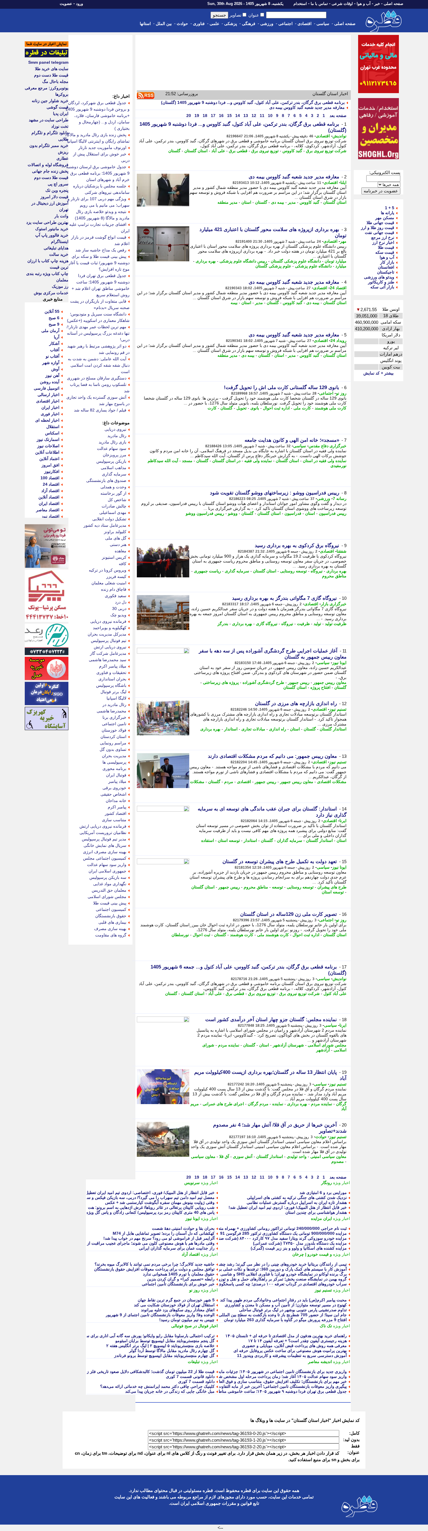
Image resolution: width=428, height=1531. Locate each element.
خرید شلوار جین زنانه (50, 100)
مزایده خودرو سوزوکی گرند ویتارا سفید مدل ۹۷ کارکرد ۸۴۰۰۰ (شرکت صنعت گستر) (274, 1238)
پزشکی (230, 23)
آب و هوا (364, 3)
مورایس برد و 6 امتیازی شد (323, 1192)
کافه (122, 563)
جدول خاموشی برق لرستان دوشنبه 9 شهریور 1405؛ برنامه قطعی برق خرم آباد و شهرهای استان (98, 173)
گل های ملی (115, 538)
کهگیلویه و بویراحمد (109, 627)
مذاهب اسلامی (113, 467)
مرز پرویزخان (114, 455)
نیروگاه (317, 571)
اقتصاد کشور (115, 813)
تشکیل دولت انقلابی (109, 519)
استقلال (52, 426)
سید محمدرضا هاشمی (107, 659)
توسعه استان (229, 840)
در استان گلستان (226, 460)
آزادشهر (323, 1050)
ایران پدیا (60, 113)
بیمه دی (277, 202)
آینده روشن (49, 381)
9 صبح (54, 324)
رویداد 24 (338, 340)
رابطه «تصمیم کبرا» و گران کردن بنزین (181, 1279)
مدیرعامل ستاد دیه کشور (105, 525)
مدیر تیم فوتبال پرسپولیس (104, 839)
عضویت (66, 3)
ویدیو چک (118, 615)
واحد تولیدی (297, 1156)
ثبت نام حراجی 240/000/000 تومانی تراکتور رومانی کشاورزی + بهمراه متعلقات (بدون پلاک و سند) (262, 1228)
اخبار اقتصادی (47, 401)
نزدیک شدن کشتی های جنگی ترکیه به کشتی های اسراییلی (297, 1197)
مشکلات (197, 781)
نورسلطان (180, 934)
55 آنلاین (52, 311)
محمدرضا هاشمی (111, 711)
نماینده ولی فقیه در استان (324, 460)
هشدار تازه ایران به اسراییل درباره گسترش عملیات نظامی (297, 1202)
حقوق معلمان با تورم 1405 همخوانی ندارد (179, 1274)
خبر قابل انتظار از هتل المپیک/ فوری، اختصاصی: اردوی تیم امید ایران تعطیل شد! (146, 1192)
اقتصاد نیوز (50, 516)
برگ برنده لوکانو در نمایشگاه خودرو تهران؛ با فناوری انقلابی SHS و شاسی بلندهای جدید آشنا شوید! (262, 1274)
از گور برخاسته (113, 493)
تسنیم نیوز (337, 709)
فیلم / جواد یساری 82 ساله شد (100, 410)
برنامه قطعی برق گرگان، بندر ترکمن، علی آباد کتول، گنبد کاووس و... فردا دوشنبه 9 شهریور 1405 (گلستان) (253, 102)
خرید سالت (58, 254)
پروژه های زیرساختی (221, 682)
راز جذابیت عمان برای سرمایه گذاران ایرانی (177, 1248)
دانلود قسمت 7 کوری (196, 1381)
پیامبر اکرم (117, 807)
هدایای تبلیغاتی (56, 248)
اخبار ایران (50, 407)
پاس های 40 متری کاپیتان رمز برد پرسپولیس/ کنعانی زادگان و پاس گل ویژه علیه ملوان (141, 1212)
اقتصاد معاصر (47, 510)
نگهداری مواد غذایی (109, 883)
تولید (317, 623)
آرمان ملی (50, 330)
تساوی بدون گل (113, 749)
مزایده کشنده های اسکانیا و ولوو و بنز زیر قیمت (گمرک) (299, 1248)
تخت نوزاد (59, 126)
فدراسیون (292, 513)
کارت (212, 408)
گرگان (341, 1103)
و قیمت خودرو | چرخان (312, 1254)
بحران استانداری (112, 679)
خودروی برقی (114, 787)
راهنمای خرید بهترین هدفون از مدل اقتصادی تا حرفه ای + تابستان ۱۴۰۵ (286, 1335)
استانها (145, 23)
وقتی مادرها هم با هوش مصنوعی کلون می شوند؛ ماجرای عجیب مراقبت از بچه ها (145, 1243)
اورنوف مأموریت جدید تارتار (102, 147)
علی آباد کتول (334, 993)
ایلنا (343, 182)
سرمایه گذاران (289, 840)
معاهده (120, 551)
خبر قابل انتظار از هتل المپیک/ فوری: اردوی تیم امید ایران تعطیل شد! (288, 1207)
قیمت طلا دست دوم (51, 75)
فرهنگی (248, 23)
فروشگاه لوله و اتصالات (48, 164)
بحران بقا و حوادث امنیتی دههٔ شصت (183, 1228)
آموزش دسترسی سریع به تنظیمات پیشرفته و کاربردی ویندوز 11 (292, 1355)
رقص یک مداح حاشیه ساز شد (100, 250)
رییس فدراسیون (332, 513)
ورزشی (266, 23)
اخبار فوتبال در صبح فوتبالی (194, 1326)
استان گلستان (196, 150)
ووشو (233, 513)
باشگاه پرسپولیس (111, 685)
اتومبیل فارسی (46, 388)
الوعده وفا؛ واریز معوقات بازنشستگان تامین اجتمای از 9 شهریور (160, 1314)
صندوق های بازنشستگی (106, 480)
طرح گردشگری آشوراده (263, 682)
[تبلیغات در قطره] (46, 56)
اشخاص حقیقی (113, 794)
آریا (56, 337)
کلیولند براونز (115, 531)
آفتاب (54, 349)
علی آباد (218, 150)
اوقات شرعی (342, 3)
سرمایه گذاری (237, 571)
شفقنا (341, 551)
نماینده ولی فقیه (258, 460)
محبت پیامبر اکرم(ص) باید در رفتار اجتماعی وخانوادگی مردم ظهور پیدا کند (283, 1300)
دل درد (120, 602)
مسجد (187, 460)
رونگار (326, 1182)
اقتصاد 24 (338, 287)
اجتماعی (285, 23)
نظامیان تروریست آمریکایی (102, 832)
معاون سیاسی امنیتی (328, 1156)
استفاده (207, 840)
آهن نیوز (52, 375)
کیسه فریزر (116, 576)
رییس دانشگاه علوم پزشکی (243, 261)
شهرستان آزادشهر (288, 1045)
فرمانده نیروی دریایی (108, 621)
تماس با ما (319, 3)
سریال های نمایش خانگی (105, 845)
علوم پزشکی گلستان (273, 266)
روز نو (341, 393)
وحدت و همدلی (113, 487)
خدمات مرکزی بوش (51, 292)
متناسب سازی (114, 819)
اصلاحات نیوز (48, 445)
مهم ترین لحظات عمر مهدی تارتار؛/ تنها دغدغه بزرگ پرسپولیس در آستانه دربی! (98, 333)
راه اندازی (277, 729)
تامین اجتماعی (114, 723)
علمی (214, 23)
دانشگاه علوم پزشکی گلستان (296, 261)
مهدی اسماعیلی (112, 512)
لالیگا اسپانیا (116, 698)
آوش (55, 369)
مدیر (292, 202)
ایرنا (342, 820)
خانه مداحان (116, 800)
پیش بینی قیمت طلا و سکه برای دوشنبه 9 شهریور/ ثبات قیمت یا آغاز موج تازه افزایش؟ (99, 263)
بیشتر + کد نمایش (378, 373)
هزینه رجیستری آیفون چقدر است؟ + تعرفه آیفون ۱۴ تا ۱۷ (297, 1340)
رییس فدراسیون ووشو (205, 513)
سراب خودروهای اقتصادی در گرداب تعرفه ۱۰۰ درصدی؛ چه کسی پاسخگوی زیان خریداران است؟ (264, 1284)
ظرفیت (303, 623)
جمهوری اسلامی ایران (107, 871)
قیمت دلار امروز (54, 196)
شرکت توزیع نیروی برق (326, 150)
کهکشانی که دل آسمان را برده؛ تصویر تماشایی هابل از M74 (164, 1233)
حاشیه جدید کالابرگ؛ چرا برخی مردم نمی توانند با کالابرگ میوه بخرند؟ (155, 1264)
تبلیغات (194, 1361)
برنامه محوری (114, 768)
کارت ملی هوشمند (330, 408)
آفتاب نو (52, 356)
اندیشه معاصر (320, 1361)
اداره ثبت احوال (276, 408)
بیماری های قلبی (112, 922)
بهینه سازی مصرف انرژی (104, 851)
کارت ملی (302, 408)
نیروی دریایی (115, 429)
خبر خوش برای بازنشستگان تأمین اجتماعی (178, 1284)
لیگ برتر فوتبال (113, 691)
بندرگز (222, 623)
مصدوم (337, 1161)
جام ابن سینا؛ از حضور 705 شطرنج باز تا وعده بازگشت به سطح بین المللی (283, 1314)
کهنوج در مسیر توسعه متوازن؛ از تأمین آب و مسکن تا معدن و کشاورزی (286, 1305)
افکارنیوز (51, 471)
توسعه (277, 887)
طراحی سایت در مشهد (48, 120)
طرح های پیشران (331, 887)
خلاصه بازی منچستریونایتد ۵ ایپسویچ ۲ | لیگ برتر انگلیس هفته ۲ (160, 1345)
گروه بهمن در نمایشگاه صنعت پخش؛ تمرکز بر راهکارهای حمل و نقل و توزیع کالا (279, 1279)
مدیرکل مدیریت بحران (107, 634)
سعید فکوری (115, 595)
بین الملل (164, 23)
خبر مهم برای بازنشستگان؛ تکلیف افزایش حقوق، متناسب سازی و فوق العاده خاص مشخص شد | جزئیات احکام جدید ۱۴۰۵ (242, 1381)
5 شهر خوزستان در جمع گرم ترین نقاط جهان (176, 1300)
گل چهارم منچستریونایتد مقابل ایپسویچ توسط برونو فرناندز (164, 1355)
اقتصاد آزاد (191, 1254)
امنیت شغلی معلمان (108, 583)
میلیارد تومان (335, 261)
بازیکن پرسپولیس (111, 461)
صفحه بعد (337, 115)
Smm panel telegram (48, 62)
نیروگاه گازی (266, 623)
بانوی (254, 408)
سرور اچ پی (58, 184)
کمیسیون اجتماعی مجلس (104, 858)
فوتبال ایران (116, 775)
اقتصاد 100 (49, 478)
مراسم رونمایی (113, 743)
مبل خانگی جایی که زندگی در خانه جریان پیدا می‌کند (170, 1391)
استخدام (300, 3)
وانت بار (61, 216)
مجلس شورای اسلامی (327, 1045)
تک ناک (326, 1326)
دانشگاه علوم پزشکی (313, 266)
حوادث (182, 23)
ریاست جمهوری (207, 571)
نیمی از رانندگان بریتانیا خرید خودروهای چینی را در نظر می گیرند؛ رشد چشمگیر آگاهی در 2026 (266, 1264)
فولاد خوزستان (114, 730)
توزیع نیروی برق (265, 150)
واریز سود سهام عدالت (106, 864)
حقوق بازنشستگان (110, 915)
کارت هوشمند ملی (273, 934)
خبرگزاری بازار (333, 604)
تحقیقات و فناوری (111, 672)
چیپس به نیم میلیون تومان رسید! (187, 1319)
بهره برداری (206, 261)
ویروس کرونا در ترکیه (107, 570)
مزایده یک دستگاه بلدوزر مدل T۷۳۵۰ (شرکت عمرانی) (300, 1243)
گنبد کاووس (292, 150)
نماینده (277, 1103)
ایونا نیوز (339, 662)
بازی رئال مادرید (112, 442)
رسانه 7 (339, 498)
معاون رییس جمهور (329, 682)
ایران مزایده (321, 1218)
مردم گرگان (258, 1103)
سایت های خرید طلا (51, 68)
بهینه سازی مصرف (110, 928)
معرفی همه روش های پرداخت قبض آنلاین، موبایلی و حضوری (294, 1345)
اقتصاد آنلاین (48, 497)
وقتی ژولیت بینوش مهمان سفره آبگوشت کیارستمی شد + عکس (160, 1202)
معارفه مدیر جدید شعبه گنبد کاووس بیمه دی (307, 107)
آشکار (54, 343)
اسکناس (52, 433)
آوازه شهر (50, 362)
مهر (343, 241)
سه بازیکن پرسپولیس (107, 877)
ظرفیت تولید (335, 623)
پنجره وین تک (56, 190)
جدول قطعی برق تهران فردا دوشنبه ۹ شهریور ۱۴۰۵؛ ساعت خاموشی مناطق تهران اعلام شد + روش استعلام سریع (249, 1391)
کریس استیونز (114, 557)
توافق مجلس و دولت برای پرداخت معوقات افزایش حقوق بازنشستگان (154, 1269)
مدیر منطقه (227, 202)
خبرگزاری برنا (114, 717)
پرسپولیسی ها (114, 762)
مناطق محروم (334, 576)
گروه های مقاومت (110, 935)
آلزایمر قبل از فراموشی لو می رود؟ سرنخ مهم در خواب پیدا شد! (159, 1238)
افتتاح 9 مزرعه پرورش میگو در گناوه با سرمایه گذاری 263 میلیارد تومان (285, 1319)
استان (246, 202)
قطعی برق (238, 150)
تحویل (241, 408)
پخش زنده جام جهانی (50, 171)
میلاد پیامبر (117, 781)
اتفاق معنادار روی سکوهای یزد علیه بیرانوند (178, 1310)
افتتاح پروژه (320, 687)
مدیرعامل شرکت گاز (108, 653)
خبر (377, 3)
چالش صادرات (114, 506)
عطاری (62, 158)
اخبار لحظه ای (47, 420)
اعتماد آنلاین (49, 458)
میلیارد (340, 266)
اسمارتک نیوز (48, 439)
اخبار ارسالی (48, 394)
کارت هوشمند (241, 934)
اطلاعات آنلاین (47, 452)
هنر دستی (118, 544)
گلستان (174, 150)
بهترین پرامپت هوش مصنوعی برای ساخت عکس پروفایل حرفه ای (290, 1350)
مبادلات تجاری (253, 729)
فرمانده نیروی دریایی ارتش (102, 826)
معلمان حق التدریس (109, 890)
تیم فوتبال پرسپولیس (108, 640)
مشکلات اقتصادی (331, 781)
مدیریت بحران (114, 755)
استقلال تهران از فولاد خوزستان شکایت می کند (174, 1305)
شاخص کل (117, 499)
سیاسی (322, 23)
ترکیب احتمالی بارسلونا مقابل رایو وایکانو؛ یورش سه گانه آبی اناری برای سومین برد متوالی (136, 1335)
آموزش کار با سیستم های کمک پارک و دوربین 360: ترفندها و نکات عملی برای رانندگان (273, 1269)
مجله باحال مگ (55, 81)
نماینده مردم (228, 1045)
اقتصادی (305, 23)
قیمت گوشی (57, 107)
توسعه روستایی (293, 571)
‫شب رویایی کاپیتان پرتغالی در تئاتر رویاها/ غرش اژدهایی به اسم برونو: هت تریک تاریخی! (139, 1207)
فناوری (199, 23)
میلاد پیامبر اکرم (112, 666)
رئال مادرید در (114, 704)
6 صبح (54, 317)
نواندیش (339, 136)
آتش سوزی (242, 1156)
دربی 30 (119, 608)
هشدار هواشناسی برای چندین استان (316, 1212)
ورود (79, 3)
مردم (228, 781)
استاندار (231, 729)
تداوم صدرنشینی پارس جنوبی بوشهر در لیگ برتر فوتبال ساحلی (293, 1310)
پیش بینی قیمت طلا (109, 903)
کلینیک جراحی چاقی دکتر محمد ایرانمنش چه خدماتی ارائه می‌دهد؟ (157, 1386)
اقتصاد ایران (49, 503)
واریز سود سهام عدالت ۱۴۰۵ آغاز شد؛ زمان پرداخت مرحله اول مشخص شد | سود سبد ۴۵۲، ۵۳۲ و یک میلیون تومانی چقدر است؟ (236, 1376)
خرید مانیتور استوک (51, 228)
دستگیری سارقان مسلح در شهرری (96, 378)
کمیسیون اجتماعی (111, 909)
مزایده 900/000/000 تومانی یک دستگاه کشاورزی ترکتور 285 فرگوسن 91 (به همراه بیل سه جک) (263, 1233)
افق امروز (50, 465)
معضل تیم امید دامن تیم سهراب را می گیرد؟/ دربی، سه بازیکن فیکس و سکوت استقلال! (139, 1197)
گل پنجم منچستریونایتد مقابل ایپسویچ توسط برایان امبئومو (165, 1340)
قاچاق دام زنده (113, 589)
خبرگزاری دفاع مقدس (327, 445)
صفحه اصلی (393, 3)
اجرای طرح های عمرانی (223, 1103)
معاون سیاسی (203, 1156)
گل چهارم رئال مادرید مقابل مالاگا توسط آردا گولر (172, 1350)
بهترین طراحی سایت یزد (47, 222)
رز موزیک (60, 286)
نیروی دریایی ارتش (110, 647)
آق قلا (224, 1156)
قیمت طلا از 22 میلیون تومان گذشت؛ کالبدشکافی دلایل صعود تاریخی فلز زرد (149, 1371)
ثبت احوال (201, 934)
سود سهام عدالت (111, 448)
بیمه (234, 302)
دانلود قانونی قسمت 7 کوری (190, 1376)
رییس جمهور (298, 682)
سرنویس (192, 1182)
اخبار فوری (50, 413)
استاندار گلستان (333, 729)
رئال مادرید (116, 435)
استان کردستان (113, 736)
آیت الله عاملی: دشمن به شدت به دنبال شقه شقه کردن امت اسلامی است (99, 365)
